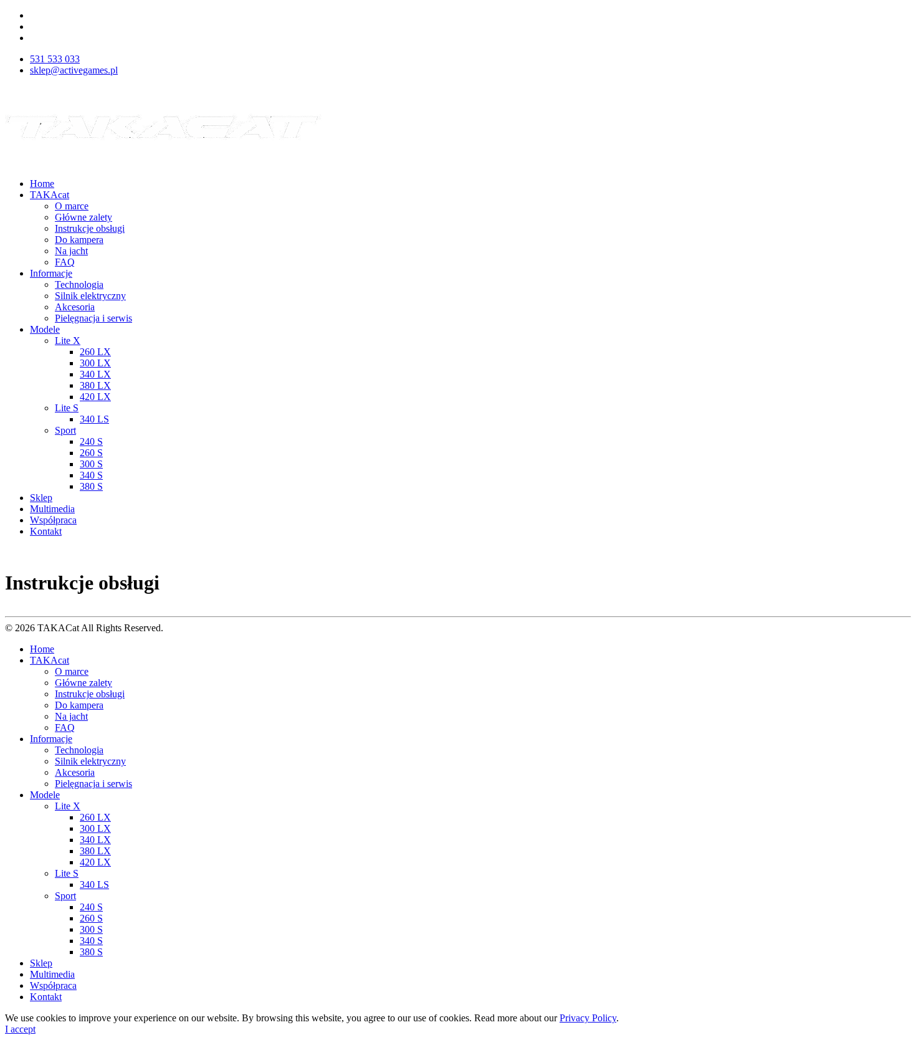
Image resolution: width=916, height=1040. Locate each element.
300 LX (95, 363)
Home (42, 183)
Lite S (67, 408)
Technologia (79, 284)
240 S (91, 441)
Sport (65, 430)
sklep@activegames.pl (74, 70)
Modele (45, 329)
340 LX (95, 374)
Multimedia (52, 508)
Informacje (51, 273)
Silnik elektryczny (90, 295)
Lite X (67, 340)
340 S (91, 475)
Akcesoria (75, 307)
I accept (20, 1029)
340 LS (94, 419)
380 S (91, 486)
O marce (71, 206)
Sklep (41, 497)
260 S (91, 452)
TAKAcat (49, 194)
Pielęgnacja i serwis (93, 318)
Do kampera (79, 239)
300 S (91, 464)
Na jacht (71, 251)
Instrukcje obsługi (90, 228)
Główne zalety (83, 217)
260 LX (95, 351)
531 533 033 (55, 59)
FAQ (65, 262)
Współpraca (53, 520)
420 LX (95, 396)
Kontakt (46, 531)
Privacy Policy (588, 1018)
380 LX (95, 385)
